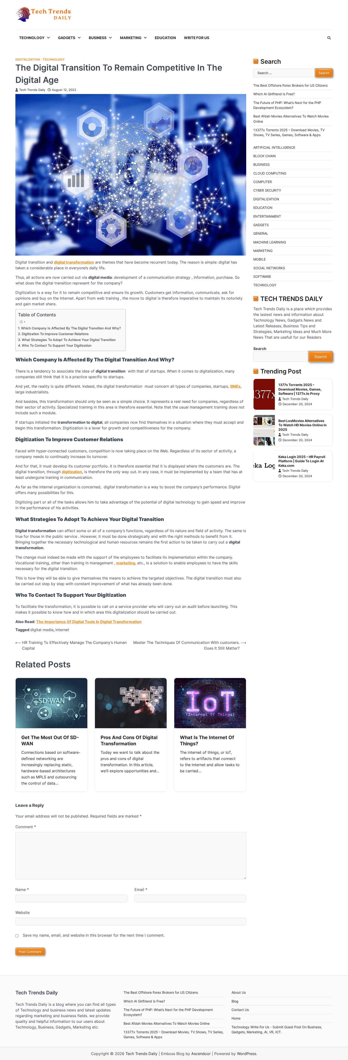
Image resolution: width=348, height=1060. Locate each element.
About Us (239, 992)
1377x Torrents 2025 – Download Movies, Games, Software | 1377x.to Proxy (299, 389)
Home (236, 1018)
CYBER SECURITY (267, 190)
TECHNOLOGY (32, 38)
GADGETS (66, 38)
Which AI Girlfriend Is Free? (274, 94)
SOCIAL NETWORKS (269, 268)
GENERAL (260, 233)
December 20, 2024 (297, 404)
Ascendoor (201, 1053)
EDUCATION (165, 38)
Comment (25, 826)
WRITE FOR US (196, 38)
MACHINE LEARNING (269, 242)
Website (22, 912)
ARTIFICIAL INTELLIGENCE (274, 147)
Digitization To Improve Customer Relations (55, 334)
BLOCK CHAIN (264, 156)
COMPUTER (262, 182)
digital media (42, 629)
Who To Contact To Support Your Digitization (56, 345)
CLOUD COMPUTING (269, 173)
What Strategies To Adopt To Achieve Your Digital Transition (69, 340)
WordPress (246, 1053)
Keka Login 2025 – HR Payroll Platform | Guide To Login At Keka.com (301, 460)
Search (259, 348)
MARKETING (130, 38)
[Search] (329, 37)
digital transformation (74, 262)
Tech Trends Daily (32, 90)
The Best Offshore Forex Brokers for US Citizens (290, 85)
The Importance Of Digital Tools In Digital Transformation (89, 621)
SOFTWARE (262, 276)
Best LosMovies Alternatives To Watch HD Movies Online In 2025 (302, 425)
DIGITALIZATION (27, 59)
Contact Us (240, 1010)
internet (62, 629)
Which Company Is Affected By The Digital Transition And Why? (71, 328)
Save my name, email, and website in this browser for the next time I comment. (94, 935)
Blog (235, 1001)
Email (140, 889)
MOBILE (259, 259)
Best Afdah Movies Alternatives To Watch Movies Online (167, 1023)
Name (22, 889)
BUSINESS (98, 38)
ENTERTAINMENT (267, 216)
